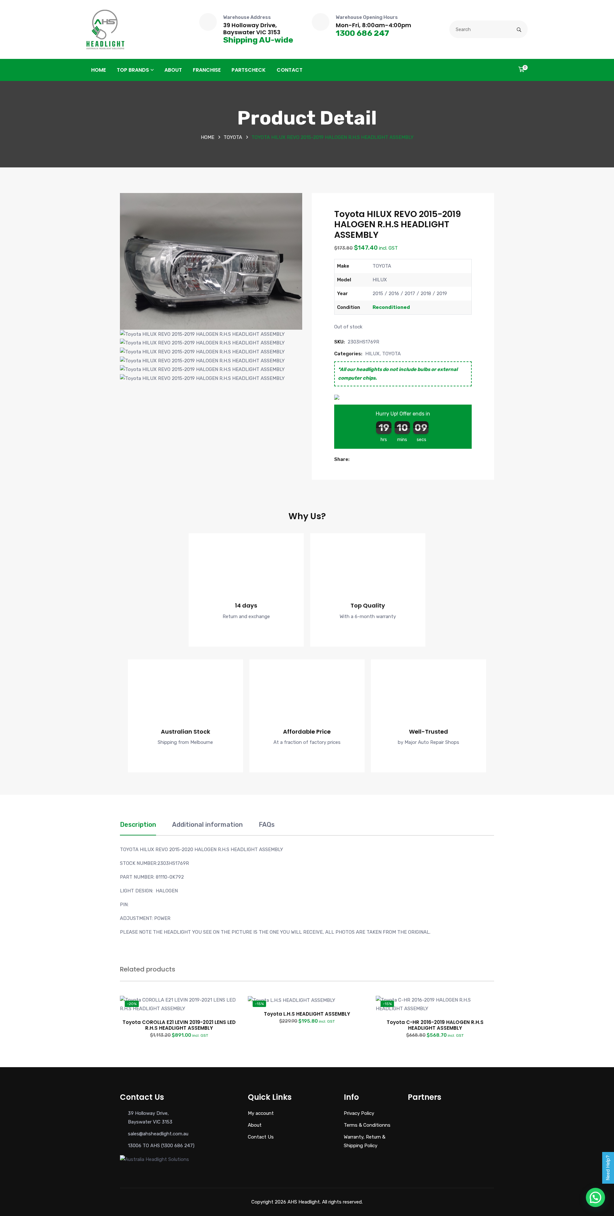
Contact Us (261, 1137)
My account (261, 1113)
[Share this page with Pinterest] (369, 459)
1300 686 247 (362, 33)
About (173, 70)
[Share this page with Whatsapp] (376, 459)
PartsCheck (249, 70)
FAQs (267, 824)
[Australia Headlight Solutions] (105, 29)
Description (138, 824)
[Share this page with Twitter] (362, 459)
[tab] (138, 827)
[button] (355, 459)
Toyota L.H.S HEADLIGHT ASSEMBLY (307, 1014)
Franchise (207, 70)
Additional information (207, 824)
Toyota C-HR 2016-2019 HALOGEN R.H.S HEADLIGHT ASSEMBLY (435, 1025)
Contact (290, 70)
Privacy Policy (359, 1113)
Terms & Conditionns (367, 1125)
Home (98, 70)
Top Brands (133, 70)
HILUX (372, 354)
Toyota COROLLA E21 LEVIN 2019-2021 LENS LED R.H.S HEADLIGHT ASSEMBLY (179, 1025)
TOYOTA (233, 137)
